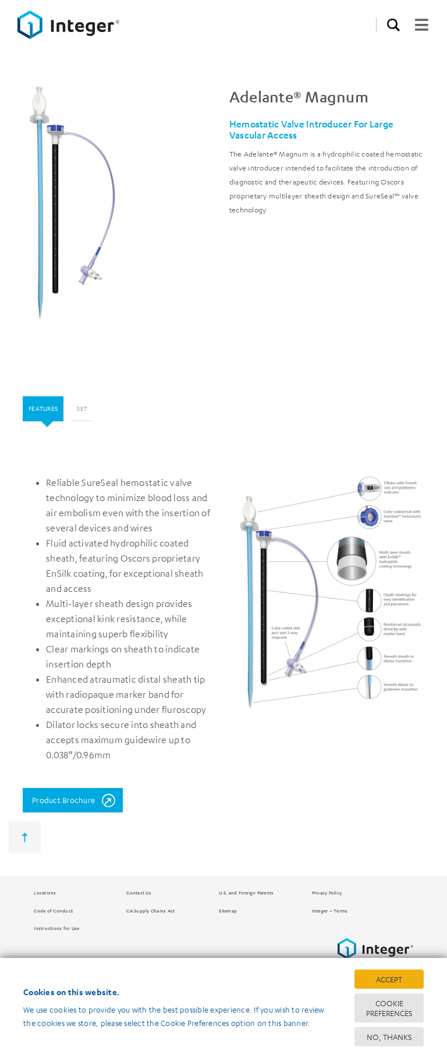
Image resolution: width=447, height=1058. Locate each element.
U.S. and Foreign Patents (246, 892)
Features (43, 408)
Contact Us (138, 892)
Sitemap (228, 910)
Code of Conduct (53, 910)
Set (82, 408)
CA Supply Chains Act (150, 910)
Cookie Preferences (389, 1008)
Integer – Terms (330, 910)
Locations (45, 892)
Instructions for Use (56, 928)
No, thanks (389, 1037)
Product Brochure (63, 800)
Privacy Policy (327, 892)
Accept (389, 979)
